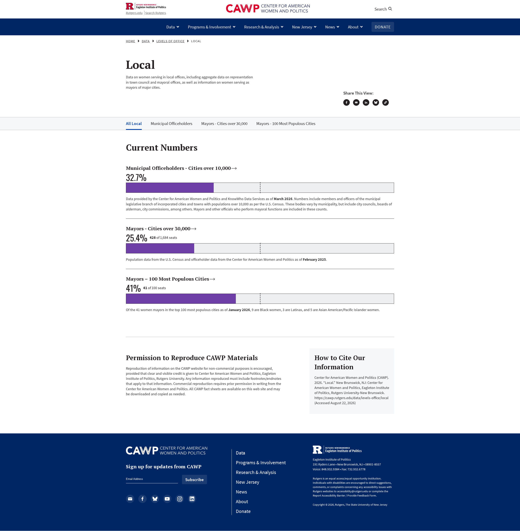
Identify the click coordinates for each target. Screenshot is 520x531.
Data (170, 27)
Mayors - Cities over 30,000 (224, 123)
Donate (383, 27)
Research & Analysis (261, 27)
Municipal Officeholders (171, 123)
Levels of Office (170, 41)
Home (130, 41)
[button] (385, 102)
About (353, 27)
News (330, 27)
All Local (134, 123)
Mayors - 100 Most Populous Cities (285, 123)
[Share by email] (356, 102)
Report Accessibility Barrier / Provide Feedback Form (344, 495)
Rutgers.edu (134, 13)
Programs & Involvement (209, 27)
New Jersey (302, 27)
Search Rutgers (155, 13)
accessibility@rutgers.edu (352, 491)
